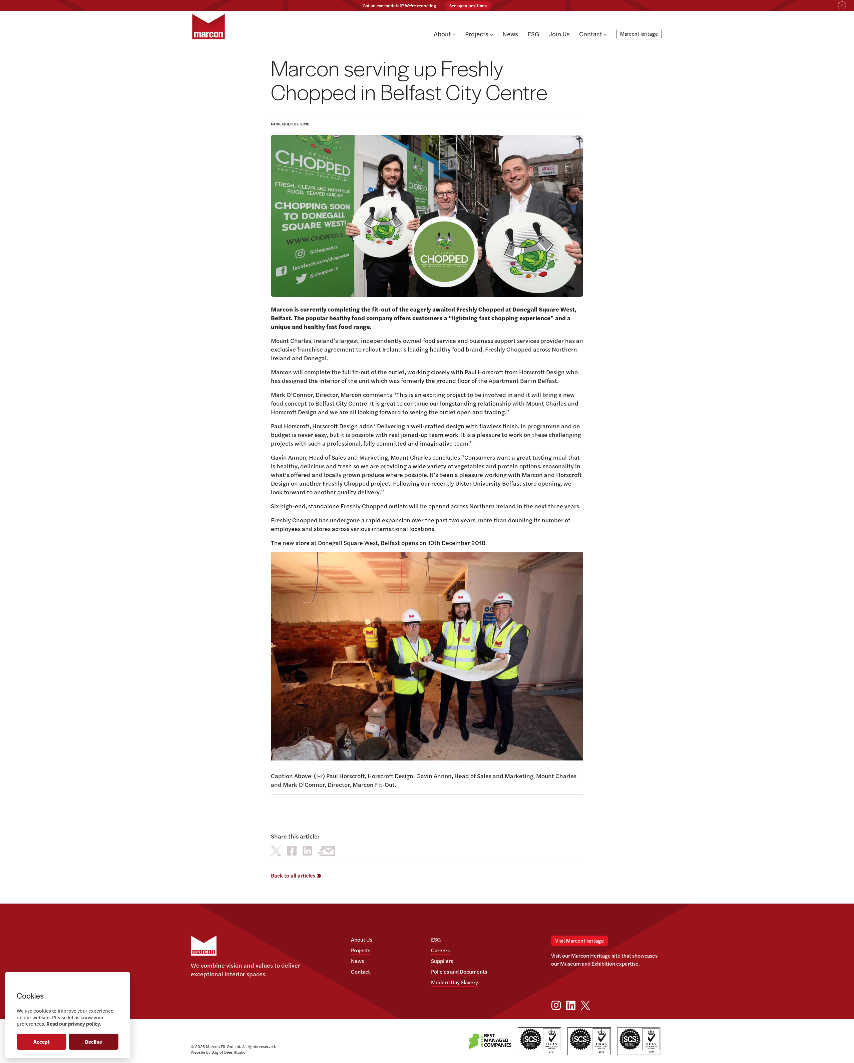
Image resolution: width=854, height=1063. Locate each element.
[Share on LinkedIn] (307, 850)
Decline (93, 1041)
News (510, 33)
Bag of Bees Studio (228, 1052)
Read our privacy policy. (73, 1023)
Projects (477, 33)
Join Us (559, 33)
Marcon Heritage (639, 34)
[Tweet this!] (276, 850)
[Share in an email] (326, 850)
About (443, 33)
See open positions (468, 6)
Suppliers (442, 961)
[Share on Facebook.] (292, 850)
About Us (361, 939)
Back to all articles (294, 875)
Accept (41, 1041)
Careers (440, 950)
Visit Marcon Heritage (579, 941)
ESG (533, 33)
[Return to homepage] (208, 26)
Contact (591, 33)
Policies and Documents (459, 971)
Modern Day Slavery (454, 982)
